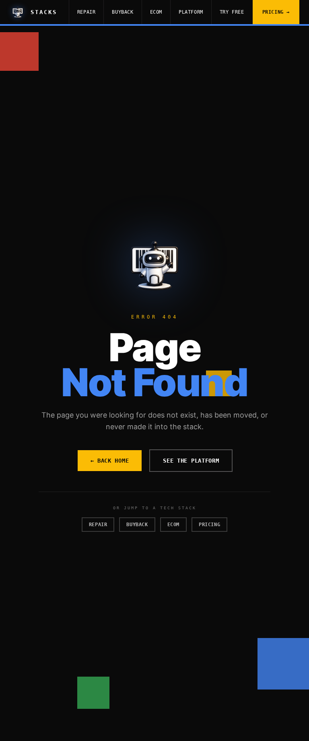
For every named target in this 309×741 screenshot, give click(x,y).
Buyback (122, 12)
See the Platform (191, 460)
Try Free (232, 12)
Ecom (156, 12)
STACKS (44, 12)
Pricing (209, 524)
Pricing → (276, 12)
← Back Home (110, 460)
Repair (86, 12)
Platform (191, 12)
